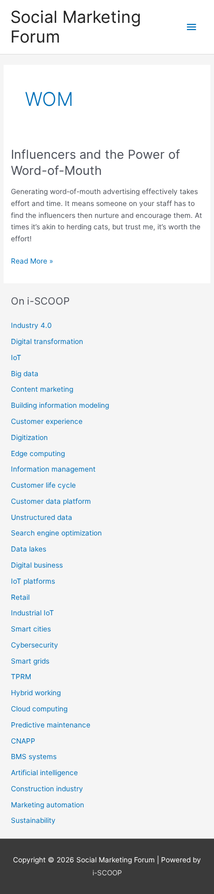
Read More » (32, 261)
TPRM (21, 676)
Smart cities (31, 629)
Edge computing (38, 453)
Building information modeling (60, 405)
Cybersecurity (34, 645)
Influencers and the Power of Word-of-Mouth (95, 162)
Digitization (29, 437)
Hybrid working (36, 693)
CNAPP (23, 741)
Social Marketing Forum (75, 27)
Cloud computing (39, 709)
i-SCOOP (107, 873)
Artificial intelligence (44, 772)
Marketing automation (47, 805)
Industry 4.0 (31, 325)
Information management (53, 469)
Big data (24, 373)
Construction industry (47, 789)
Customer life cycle (43, 485)
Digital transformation (47, 341)
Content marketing (42, 389)
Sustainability (33, 820)
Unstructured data (41, 517)
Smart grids (30, 661)
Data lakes (28, 549)
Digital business (37, 565)
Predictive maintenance (50, 725)
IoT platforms (33, 581)
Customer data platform (51, 501)
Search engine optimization (56, 533)
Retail (20, 597)
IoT (16, 357)
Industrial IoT (32, 613)
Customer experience (47, 421)
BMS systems (34, 756)
